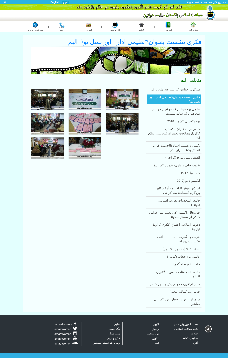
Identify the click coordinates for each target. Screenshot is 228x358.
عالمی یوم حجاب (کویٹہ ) (183, 256)
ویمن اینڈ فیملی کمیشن (106, 342)
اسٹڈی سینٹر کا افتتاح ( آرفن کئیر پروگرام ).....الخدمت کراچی (178, 190)
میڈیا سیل (114, 333)
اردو (65, 2)
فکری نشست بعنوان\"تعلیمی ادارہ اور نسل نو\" (174, 99)
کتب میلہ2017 (190, 172)
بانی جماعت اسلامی (186, 329)
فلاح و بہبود (113, 338)
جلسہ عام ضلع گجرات (185, 264)
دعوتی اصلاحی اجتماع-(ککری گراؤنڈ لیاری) (176, 226)
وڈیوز (156, 329)
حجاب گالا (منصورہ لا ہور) (181, 248)
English (54, 2)
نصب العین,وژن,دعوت (185, 324)
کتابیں (155, 338)
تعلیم (117, 324)
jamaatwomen (63, 324)
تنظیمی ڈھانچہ (189, 338)
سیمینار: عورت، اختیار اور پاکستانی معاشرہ (177, 301)
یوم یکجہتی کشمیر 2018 (183, 121)
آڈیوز (156, 324)
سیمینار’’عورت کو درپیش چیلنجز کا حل (174, 283)
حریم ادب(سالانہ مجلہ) (185, 291)
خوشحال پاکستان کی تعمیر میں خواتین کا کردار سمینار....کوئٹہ (174, 214)
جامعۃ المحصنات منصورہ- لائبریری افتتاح (177, 273)
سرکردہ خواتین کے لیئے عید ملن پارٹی (175, 89)
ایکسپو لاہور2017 (188, 180)
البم (157, 342)
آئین (195, 342)
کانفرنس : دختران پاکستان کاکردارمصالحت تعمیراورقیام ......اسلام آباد (174, 133)
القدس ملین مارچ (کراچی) (182, 157)
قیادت (194, 333)
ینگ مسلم (114, 329)
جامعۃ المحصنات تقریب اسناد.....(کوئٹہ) (178, 202)
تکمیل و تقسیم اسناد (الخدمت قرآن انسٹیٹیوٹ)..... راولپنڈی (176, 147)
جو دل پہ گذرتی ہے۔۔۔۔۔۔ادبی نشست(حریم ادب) (178, 238)
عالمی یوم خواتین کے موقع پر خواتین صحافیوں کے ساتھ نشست (176, 111)
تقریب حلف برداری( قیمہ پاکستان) (177, 165)
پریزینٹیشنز (152, 333)
